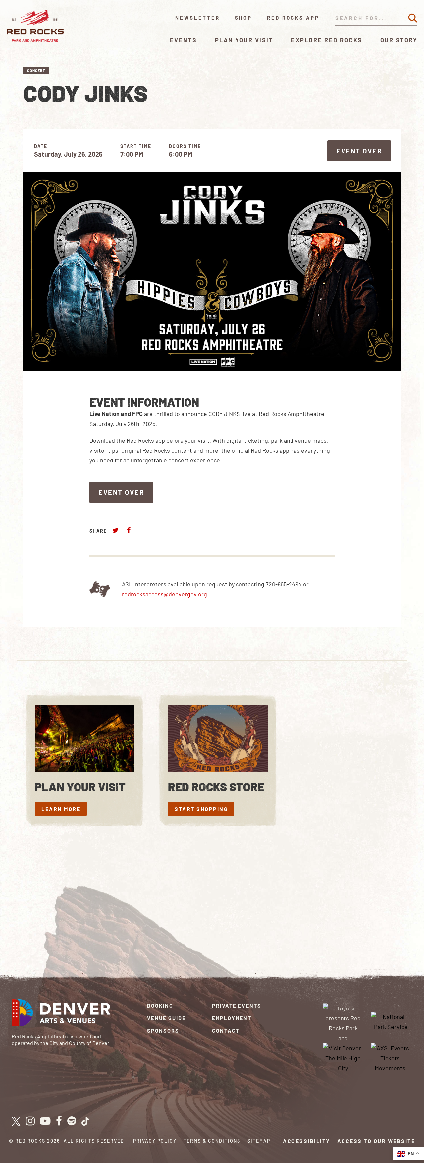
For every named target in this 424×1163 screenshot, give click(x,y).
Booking (160, 1005)
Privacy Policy (155, 1141)
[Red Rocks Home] (36, 26)
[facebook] (59, 1121)
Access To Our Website (376, 1141)
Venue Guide (166, 1018)
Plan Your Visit (244, 40)
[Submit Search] (412, 18)
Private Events (236, 1005)
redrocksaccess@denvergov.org (164, 594)
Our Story (399, 40)
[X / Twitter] (16, 1121)
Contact (225, 1030)
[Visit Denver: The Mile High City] (343, 1057)
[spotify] (71, 1121)
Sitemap (258, 1141)
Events (183, 40)
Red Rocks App (293, 18)
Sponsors (163, 1030)
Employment (231, 1018)
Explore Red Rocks (326, 40)
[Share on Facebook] (128, 530)
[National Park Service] (390, 1020)
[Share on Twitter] (116, 530)
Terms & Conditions (212, 1141)
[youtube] (45, 1121)
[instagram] (30, 1121)
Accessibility (306, 1141)
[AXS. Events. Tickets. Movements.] (390, 1057)
